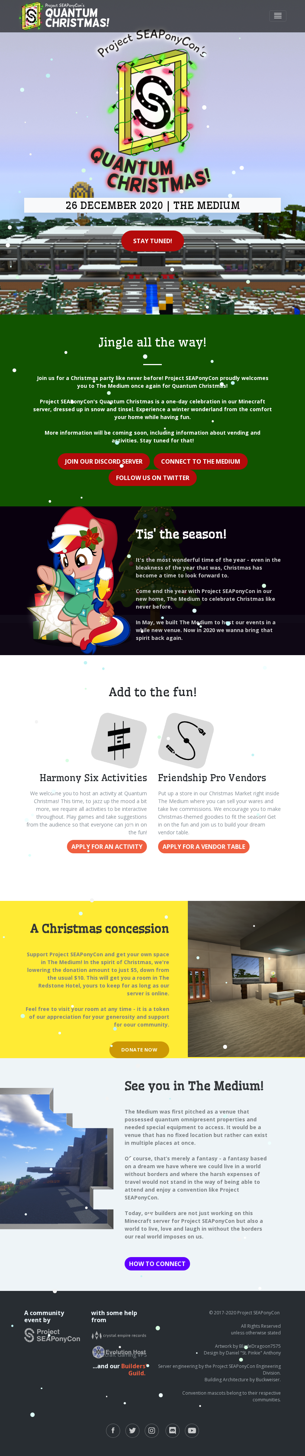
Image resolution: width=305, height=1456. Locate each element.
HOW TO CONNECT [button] (157, 1264)
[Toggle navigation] (277, 16)
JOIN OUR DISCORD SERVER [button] (103, 461)
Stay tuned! (152, 241)
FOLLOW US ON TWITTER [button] (152, 478)
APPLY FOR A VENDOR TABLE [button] (204, 847)
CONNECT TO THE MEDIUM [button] (200, 461)
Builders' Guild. (134, 1369)
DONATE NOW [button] (139, 1049)
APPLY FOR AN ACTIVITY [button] (106, 847)
